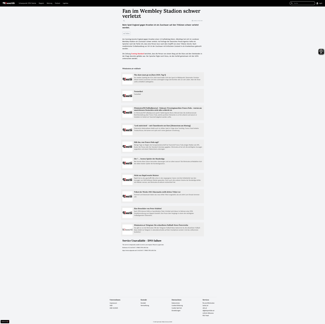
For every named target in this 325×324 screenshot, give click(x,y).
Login (320, 3)
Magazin (41, 3)
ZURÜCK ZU (4, 321)
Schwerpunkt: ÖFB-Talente (27, 3)
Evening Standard (137, 54)
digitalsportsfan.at (208, 310)
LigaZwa (65, 3)
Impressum (113, 303)
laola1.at (205, 305)
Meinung (49, 3)
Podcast (57, 3)
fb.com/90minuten (208, 303)
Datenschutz (176, 303)
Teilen (127, 33)
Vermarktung (145, 305)
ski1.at (205, 308)
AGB (111, 305)
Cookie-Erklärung (177, 305)
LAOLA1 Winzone (208, 313)
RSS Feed (206, 315)
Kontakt (143, 303)
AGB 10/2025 (114, 308)
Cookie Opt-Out (177, 308)
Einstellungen (176, 310)
